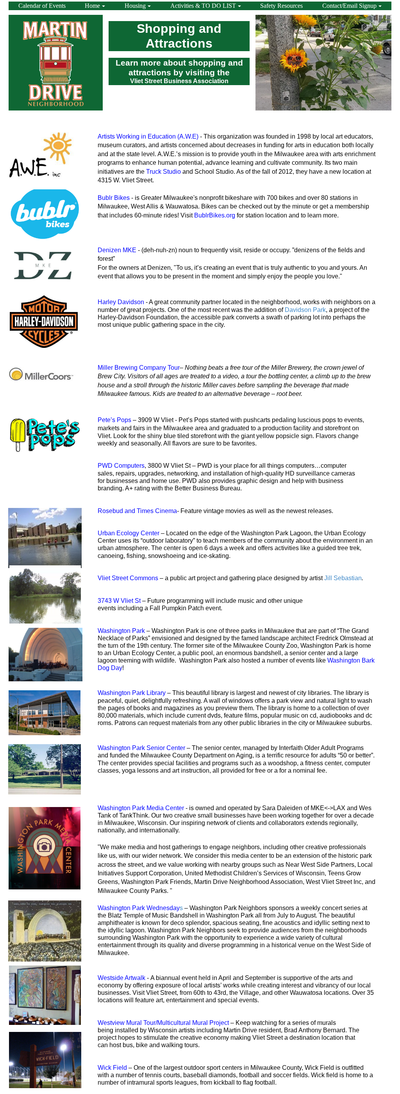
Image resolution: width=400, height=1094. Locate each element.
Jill (328, 578)
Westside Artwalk (121, 978)
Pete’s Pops (114, 420)
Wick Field (112, 1067)
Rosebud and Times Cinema (137, 511)
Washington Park (121, 630)
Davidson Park (305, 309)
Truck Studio (163, 171)
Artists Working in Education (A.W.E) (149, 136)
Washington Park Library (132, 693)
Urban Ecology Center (128, 533)
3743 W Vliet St (119, 600)
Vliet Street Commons (128, 578)
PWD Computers (121, 465)
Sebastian (348, 578)
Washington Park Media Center (141, 808)
